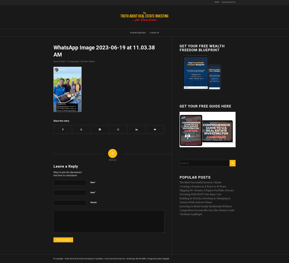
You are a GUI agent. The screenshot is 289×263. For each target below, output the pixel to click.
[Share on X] (81, 129)
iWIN (217, 2)
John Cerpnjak (163, 259)
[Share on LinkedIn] (136, 129)
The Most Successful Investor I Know (201, 182)
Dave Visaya (89, 61)
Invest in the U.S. (229, 2)
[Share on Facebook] (63, 129)
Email (93, 192)
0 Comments (73, 61)
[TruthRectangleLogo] (144, 17)
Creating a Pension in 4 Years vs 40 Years (203, 186)
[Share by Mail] (155, 129)
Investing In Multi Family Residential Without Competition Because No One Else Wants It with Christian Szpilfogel (207, 210)
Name (93, 182)
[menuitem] (217, 2)
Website (93, 202)
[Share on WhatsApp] (118, 129)
